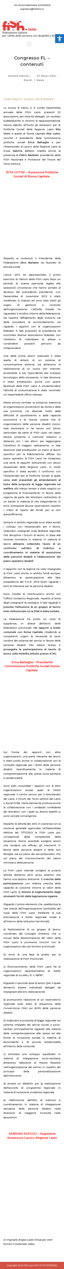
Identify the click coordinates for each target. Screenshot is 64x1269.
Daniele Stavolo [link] (18, 75)
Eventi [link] (28, 80)
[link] (59, 38)
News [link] (40, 80)
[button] (29, 44)
